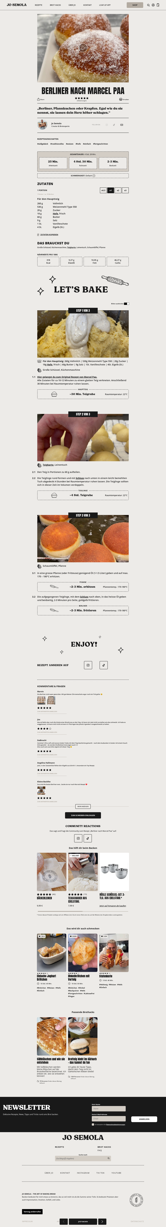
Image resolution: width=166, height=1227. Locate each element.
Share (42, 99)
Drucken (126, 99)
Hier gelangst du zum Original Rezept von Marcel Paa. (67, 376)
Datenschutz (137, 1221)
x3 (125, 190)
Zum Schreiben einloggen (83, 815)
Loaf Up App (105, 5)
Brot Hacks (55, 5)
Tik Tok (100, 1173)
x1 (111, 190)
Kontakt (87, 5)
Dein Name (96, 1104)
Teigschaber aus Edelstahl (77, 900)
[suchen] (108, 1158)
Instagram (83, 1173)
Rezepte (38, 5)
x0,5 (103, 190)
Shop (134, 5)
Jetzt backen (83, 1222)
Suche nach (83, 1155)
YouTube (116, 1173)
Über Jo (72, 5)
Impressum (27, 1221)
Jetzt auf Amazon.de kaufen (113, 905)
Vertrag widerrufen (32, 1211)
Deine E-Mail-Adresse (99, 1114)
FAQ (100, 1150)
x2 (118, 190)
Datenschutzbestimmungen (115, 1124)
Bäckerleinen (44, 898)
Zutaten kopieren (49, 234)
